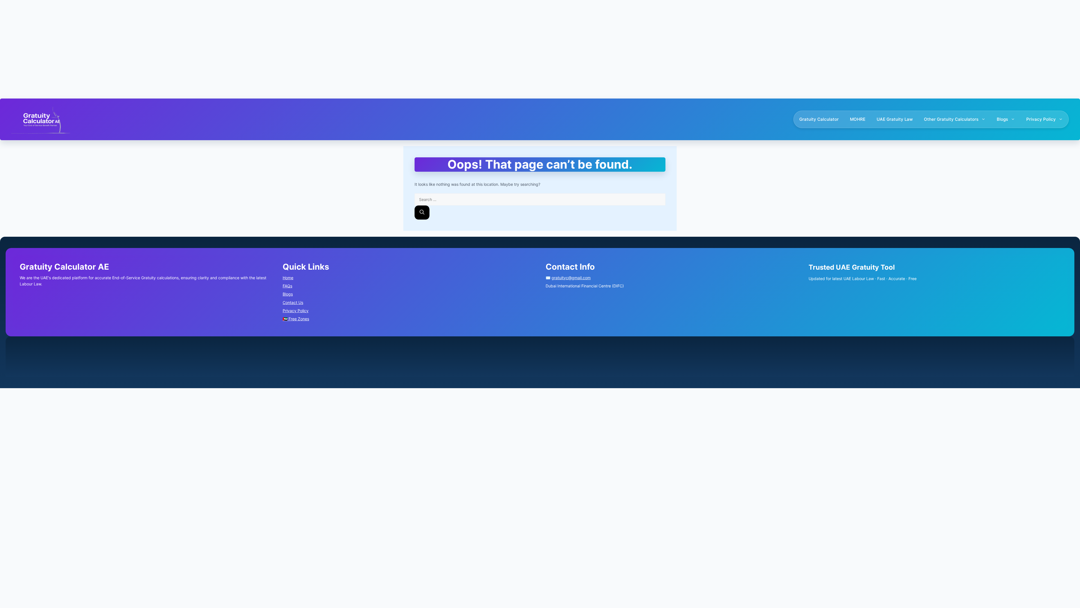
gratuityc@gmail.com (571, 277)
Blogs (1002, 119)
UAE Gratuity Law (895, 119)
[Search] (422, 212)
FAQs (287, 285)
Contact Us (293, 302)
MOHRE (857, 119)
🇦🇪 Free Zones (296, 318)
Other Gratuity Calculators (951, 119)
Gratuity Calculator (819, 119)
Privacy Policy (1041, 119)
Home (288, 277)
